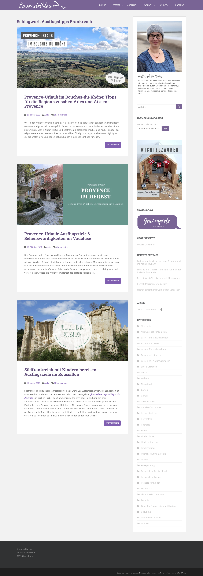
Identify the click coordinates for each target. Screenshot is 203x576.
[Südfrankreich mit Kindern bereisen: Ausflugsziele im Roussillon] (72, 330)
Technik (145, 500)
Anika (46, 114)
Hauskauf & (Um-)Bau (151, 407)
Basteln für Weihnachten (153, 349)
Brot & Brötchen (149, 366)
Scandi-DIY (146, 488)
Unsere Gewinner (146, 244)
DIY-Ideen (163, 5)
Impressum (133, 573)
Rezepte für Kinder (150, 482)
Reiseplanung (148, 465)
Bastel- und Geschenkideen (154, 337)
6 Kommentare (60, 383)
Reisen (144, 459)
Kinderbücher (148, 436)
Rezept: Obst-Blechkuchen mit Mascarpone (158, 278)
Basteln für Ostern (150, 343)
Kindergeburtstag (150, 442)
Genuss (144, 395)
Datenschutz (144, 573)
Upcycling (146, 511)
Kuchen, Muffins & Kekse (153, 453)
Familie (102, 5)
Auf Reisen (132, 5)
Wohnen (148, 5)
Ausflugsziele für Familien (154, 331)
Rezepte (116, 5)
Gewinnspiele (148, 401)
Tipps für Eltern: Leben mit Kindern (158, 506)
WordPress (181, 573)
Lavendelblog (122, 573)
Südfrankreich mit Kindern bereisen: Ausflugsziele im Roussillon (60, 372)
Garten (144, 389)
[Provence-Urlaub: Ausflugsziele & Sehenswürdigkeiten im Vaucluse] (72, 194)
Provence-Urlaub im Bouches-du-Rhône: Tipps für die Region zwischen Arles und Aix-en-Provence (70, 101)
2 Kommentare (60, 114)
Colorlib (163, 573)
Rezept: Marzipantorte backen (152, 283)
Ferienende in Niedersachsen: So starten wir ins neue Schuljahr (159, 262)
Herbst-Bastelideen (150, 413)
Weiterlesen (113, 144)
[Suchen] (179, 106)
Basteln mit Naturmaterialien (155, 360)
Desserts (145, 372)
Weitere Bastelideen (151, 517)
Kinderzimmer (148, 448)
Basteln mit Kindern (151, 355)
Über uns (179, 5)
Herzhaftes (146, 418)
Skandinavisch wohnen (152, 494)
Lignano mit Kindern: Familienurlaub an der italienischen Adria (159, 271)
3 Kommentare (62, 247)
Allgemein (146, 326)
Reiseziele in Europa (151, 477)
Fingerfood (146, 384)
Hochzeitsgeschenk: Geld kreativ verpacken (158, 289)
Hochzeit (145, 424)
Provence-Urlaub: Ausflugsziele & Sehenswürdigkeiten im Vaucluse (57, 236)
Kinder (144, 430)
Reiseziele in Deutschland (154, 471)
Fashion (145, 378)
